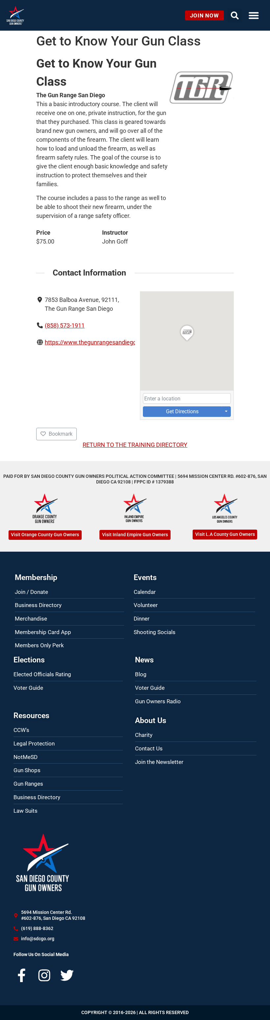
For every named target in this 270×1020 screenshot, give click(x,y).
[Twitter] (67, 975)
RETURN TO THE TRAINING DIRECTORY (135, 444)
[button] (254, 15)
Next (227, 87)
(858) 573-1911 (65, 325)
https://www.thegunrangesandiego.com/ (98, 342)
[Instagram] (44, 975)
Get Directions (182, 411)
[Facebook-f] (22, 975)
